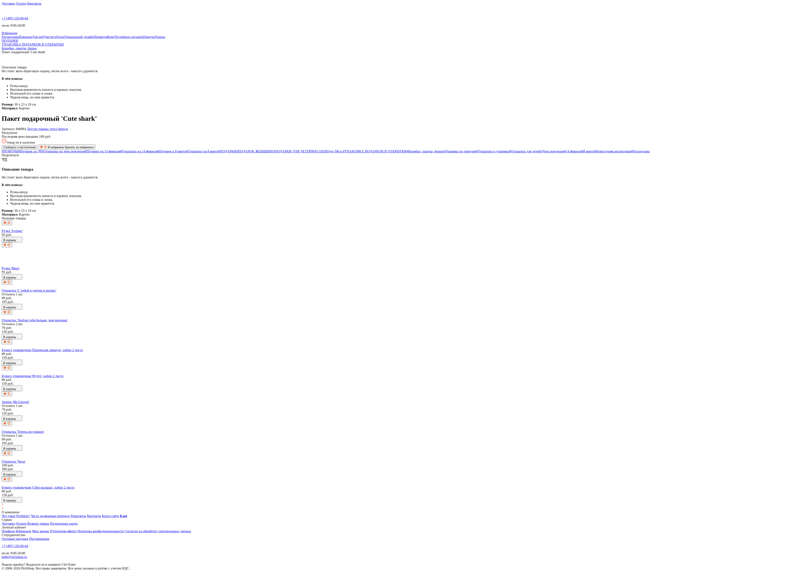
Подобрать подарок (129, 37)
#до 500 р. (335, 151)
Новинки (25, 37)
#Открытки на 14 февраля (139, 151)
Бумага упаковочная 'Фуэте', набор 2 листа (32, 376)
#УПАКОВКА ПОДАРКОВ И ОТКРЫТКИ (375, 151)
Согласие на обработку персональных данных (158, 531)
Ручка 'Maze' (11, 268)
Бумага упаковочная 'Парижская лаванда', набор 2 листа (42, 350)
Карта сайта (110, 516)
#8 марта (588, 151)
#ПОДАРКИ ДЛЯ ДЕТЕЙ (293, 151)
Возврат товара (38, 523)
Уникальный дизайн (79, 37)
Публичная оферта (63, 531)
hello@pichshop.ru (14, 557)
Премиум (100, 37)
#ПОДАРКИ (227, 151)
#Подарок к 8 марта (172, 151)
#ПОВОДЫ (10, 151)
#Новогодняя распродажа (612, 151)
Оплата (21, 3)
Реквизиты (78, 516)
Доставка (8, 3)
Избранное (23, 531)
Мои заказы (40, 531)
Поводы (149, 37)
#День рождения (552, 151)
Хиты (60, 37)
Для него (49, 37)
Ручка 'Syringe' (12, 231)
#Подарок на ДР (30, 151)
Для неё (37, 37)
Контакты (34, 3)
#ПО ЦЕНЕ (320, 151)
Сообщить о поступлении (19, 147)
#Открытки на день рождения (63, 151)
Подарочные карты (64, 523)
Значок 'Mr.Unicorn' (15, 402)
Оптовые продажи (15, 539)
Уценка (160, 37)
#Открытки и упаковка (492, 151)
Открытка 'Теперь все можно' (23, 431)
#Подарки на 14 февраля (102, 151)
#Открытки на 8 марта (202, 151)
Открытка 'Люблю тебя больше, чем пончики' (35, 320)
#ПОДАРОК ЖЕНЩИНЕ (255, 151)
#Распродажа (640, 151)
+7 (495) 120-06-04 (15, 18)
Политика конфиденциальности (101, 531)
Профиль (8, 531)
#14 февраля (573, 151)
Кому (111, 37)
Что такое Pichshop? (16, 516)
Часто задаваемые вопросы (50, 516)
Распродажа (10, 37)
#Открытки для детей (524, 151)
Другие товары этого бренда (47, 129)
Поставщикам (39, 539)
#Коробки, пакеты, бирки (425, 151)
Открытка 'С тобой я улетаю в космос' (29, 290)
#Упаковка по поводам (459, 151)
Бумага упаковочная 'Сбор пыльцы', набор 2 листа (38, 487)
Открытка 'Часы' (14, 461)
